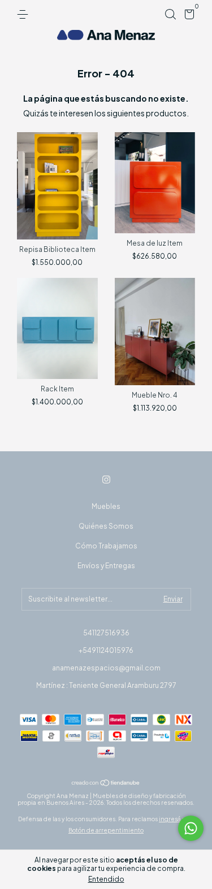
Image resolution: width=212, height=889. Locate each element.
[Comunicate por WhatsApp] (191, 828)
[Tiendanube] (106, 783)
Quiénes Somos (106, 526)
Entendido (106, 879)
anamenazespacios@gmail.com (106, 668)
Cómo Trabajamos (106, 546)
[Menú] (24, 14)
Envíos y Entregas (106, 565)
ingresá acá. (176, 819)
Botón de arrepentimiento (106, 830)
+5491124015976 (106, 650)
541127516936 (106, 633)
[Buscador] (170, 14)
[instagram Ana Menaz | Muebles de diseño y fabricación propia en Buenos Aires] (106, 479)
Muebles (106, 506)
